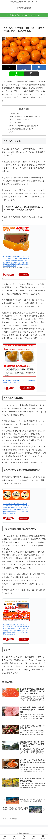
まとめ (10, 132)
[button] (31, 73)
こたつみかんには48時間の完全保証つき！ (23, 126)
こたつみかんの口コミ (16, 122)
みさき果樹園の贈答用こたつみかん (20, 129)
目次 (21, 109)
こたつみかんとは (12, 113)
